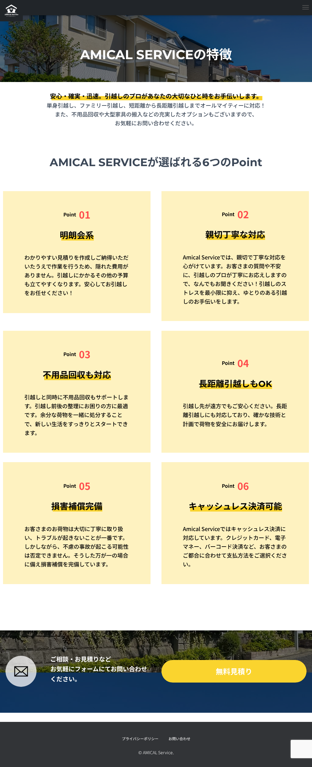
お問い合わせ (179, 738)
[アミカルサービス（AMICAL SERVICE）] (11, 10)
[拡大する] (28, 667)
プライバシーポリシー (140, 738)
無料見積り (234, 671)
